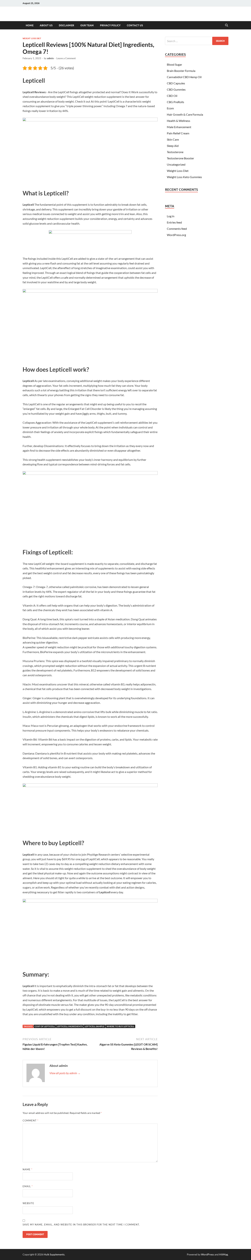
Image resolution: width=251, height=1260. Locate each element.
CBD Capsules (176, 83)
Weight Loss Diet (32, 38)
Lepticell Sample (95, 1026)
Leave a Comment (66, 58)
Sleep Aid (173, 145)
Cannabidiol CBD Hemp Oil (184, 77)
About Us (46, 25)
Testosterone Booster (180, 158)
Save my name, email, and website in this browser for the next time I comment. (81, 1224)
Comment (30, 1120)
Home (29, 25)
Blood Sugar (174, 64)
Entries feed (174, 222)
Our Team (87, 25)
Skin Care (173, 139)
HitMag (223, 1254)
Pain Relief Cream (178, 133)
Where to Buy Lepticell (120, 1026)
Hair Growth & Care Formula (185, 114)
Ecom (170, 108)
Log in (170, 216)
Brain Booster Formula (181, 70)
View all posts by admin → (64, 1073)
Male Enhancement (179, 127)
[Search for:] (196, 41)
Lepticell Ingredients (70, 1026)
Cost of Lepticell (45, 1026)
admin (50, 58)
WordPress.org (176, 235)
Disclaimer (66, 25)
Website (28, 1203)
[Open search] (226, 25)
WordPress (207, 1254)
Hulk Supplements (54, 1254)
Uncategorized (176, 164)
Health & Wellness (178, 120)
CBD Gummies (176, 89)
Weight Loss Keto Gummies (184, 177)
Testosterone (175, 152)
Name (27, 1169)
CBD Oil (172, 95)
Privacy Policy (110, 25)
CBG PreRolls (175, 102)
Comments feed (177, 228)
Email (28, 1186)
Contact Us (135, 25)
